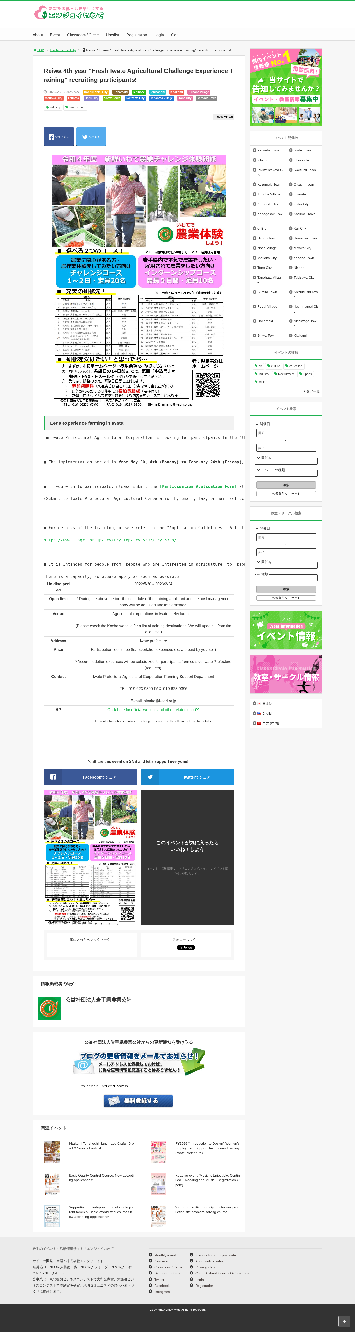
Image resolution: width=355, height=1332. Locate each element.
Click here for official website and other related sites (151, 710)
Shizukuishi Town (306, 294)
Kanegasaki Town (269, 216)
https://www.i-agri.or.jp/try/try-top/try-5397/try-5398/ (110, 540)
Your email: (89, 1086)
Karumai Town (304, 214)
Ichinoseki (158, 92)
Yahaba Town (304, 258)
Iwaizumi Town (305, 170)
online (262, 228)
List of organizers (167, 1273)
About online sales (209, 1261)
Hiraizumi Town (305, 238)
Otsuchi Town (304, 184)
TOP (40, 50)
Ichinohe (139, 92)
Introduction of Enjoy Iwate (215, 1255)
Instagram (162, 1292)
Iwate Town (302, 150)
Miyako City (302, 248)
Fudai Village (267, 306)
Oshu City (91, 98)
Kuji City (300, 228)
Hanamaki (121, 92)
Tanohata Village (161, 98)
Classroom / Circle (83, 35)
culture (275, 366)
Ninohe (299, 267)
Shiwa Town (112, 98)
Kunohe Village (199, 92)
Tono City (185, 98)
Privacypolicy (205, 1267)
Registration (136, 35)
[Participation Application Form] (198, 486)
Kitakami (176, 92)
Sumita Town (267, 292)
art (260, 366)
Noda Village (267, 248)
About (38, 35)
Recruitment (77, 107)
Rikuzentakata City (270, 172)
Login (159, 35)
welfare (263, 382)
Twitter (159, 1279)
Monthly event (165, 1255)
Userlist (112, 35)
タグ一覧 (313, 391)
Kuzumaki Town (269, 184)
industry (55, 107)
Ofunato (73, 98)
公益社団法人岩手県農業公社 (99, 1000)
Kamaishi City (267, 204)
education (295, 366)
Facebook (162, 1286)
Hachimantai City (63, 50)
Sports (307, 374)
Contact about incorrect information (222, 1273)
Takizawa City (135, 98)
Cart (174, 35)
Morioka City (53, 98)
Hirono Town (267, 238)
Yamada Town (206, 98)
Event (55, 35)
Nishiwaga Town (305, 323)
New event (162, 1261)
